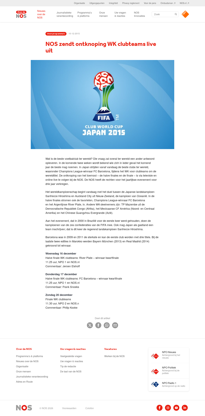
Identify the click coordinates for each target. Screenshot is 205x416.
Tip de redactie (68, 366)
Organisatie (79, 2)
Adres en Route (24, 381)
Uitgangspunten (96, 2)
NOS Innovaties (139, 14)
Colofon (89, 408)
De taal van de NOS (70, 371)
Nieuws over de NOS (41, 14)
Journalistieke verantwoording (65, 14)
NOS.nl (183, 2)
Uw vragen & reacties (120, 14)
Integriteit (113, 2)
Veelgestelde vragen (71, 356)
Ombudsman (167, 2)
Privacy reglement (130, 2)
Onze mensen (103, 14)
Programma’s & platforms (84, 14)
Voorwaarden (69, 408)
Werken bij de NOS (114, 356)
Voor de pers (150, 2)
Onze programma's (56, 33)
